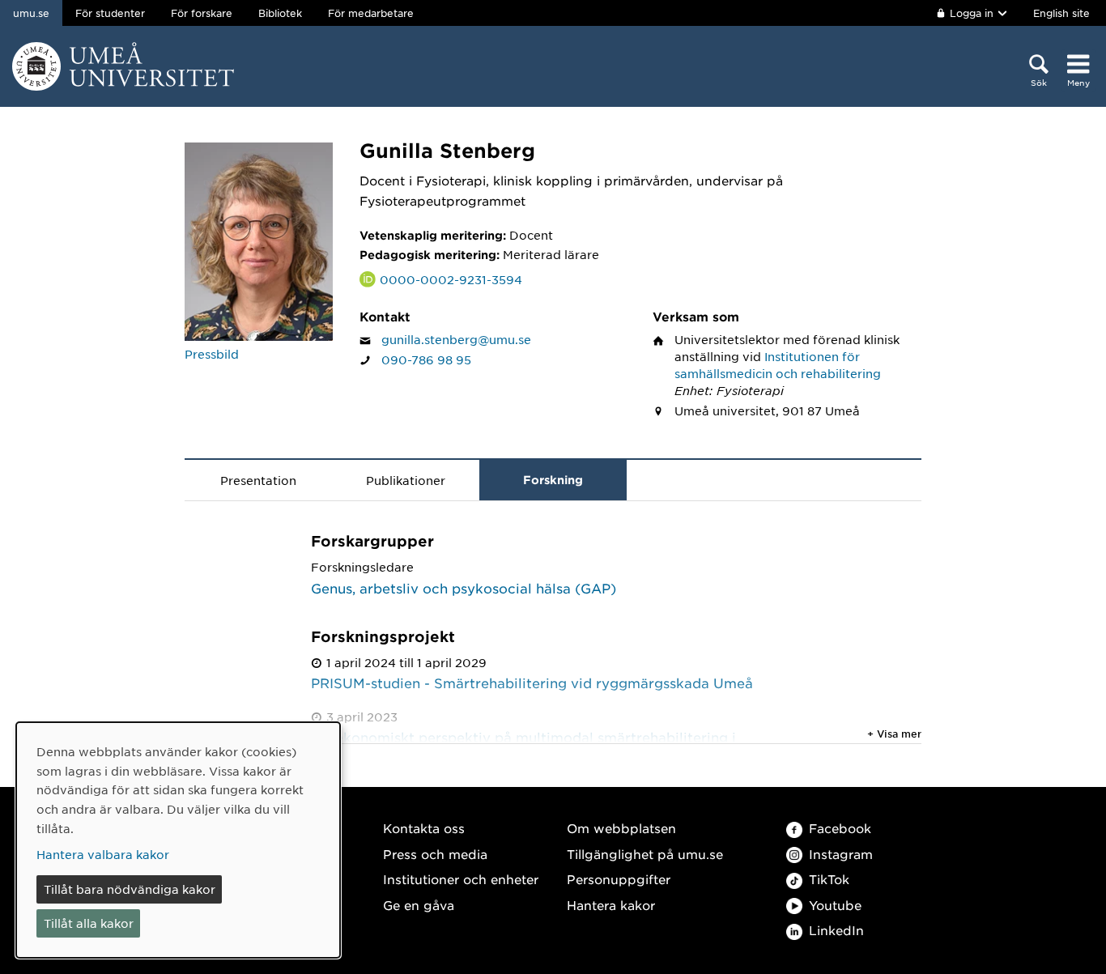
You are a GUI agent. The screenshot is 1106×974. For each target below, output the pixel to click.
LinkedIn (836, 930)
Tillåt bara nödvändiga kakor (129, 889)
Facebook (840, 828)
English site (1061, 12)
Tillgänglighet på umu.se (645, 853)
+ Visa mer (894, 733)
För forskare (201, 12)
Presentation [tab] (258, 480)
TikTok (829, 879)
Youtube (835, 904)
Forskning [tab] (553, 480)
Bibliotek (280, 12)
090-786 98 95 (426, 359)
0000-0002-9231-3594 (451, 279)
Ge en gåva (418, 904)
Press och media (435, 853)
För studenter (110, 12)
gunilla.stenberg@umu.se (456, 339)
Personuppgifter (618, 879)
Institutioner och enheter (460, 879)
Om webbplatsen (621, 828)
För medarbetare (371, 12)
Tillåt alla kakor (89, 923)
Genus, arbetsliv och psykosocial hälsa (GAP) (463, 588)
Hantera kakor (611, 904)
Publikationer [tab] (405, 480)
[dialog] (178, 840)
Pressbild (212, 354)
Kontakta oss (424, 828)
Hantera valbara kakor (102, 854)
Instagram (841, 853)
